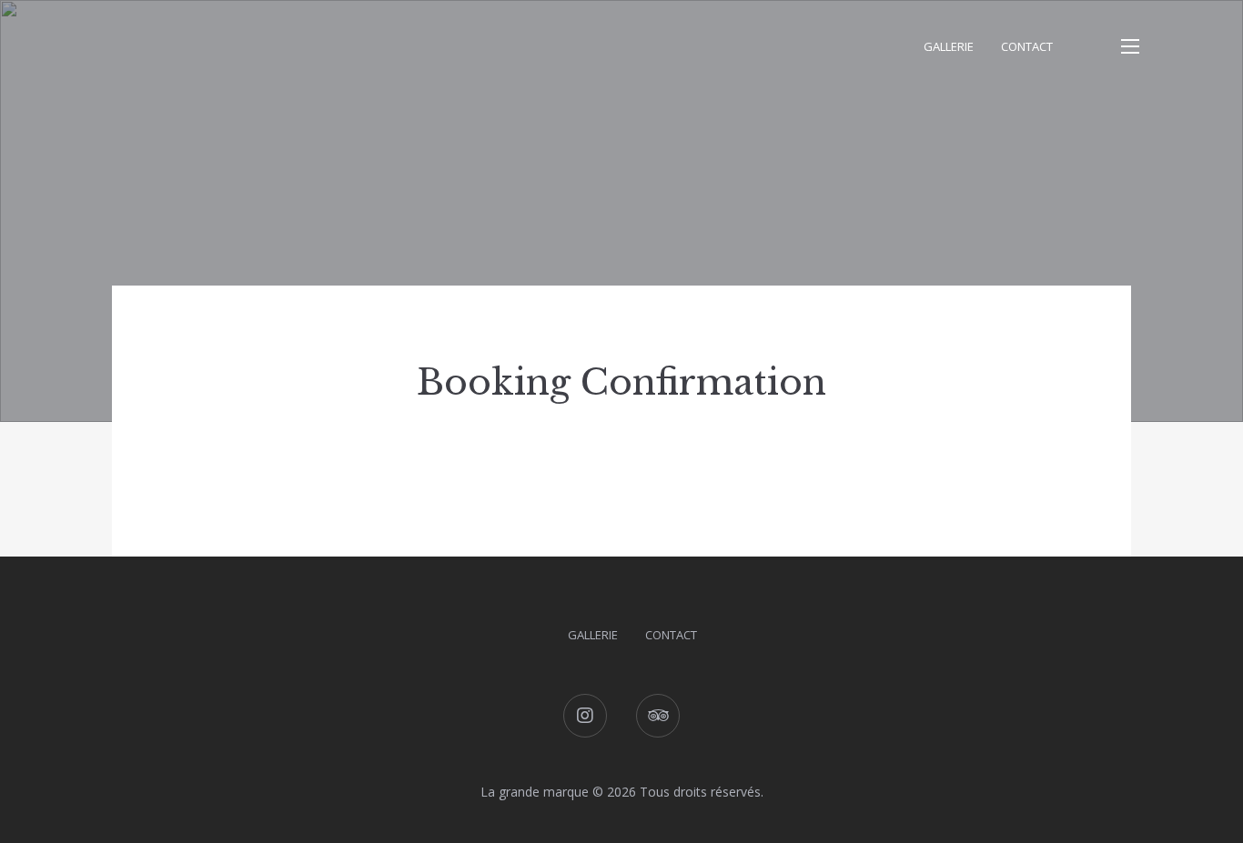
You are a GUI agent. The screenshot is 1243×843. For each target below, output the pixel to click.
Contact (1027, 46)
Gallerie (949, 46)
